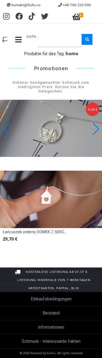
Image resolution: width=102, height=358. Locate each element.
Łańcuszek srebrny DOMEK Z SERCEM (36, 232)
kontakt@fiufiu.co (26, 5)
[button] (95, 129)
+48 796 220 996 (77, 5)
